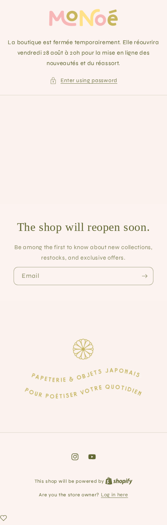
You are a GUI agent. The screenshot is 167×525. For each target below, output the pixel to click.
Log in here (114, 495)
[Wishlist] (3, 518)
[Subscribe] (144, 276)
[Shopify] (118, 481)
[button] (83, 80)
